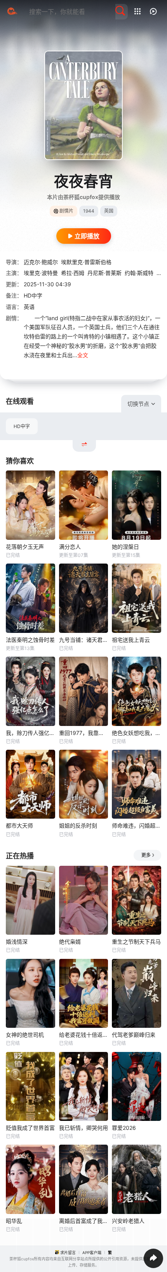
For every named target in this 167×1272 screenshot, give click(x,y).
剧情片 (66, 211)
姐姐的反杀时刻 (78, 825)
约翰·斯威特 (139, 273)
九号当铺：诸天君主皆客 (83, 639)
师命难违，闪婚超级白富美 (136, 825)
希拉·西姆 (72, 273)
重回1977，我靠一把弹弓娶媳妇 (83, 732)
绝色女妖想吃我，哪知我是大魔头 (136, 732)
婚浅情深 (17, 941)
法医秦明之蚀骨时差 (30, 639)
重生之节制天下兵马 (136, 941)
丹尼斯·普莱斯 (104, 273)
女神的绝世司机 (25, 1034)
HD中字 (22, 426)
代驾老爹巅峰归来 (133, 1034)
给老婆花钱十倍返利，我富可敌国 (83, 1034)
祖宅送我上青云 (131, 639)
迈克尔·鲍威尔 (41, 262)
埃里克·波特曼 (41, 273)
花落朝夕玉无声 (25, 546)
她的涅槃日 (125, 546)
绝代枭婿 (70, 941)
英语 (29, 306)
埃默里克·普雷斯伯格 (86, 262)
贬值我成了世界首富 (30, 1127)
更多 (146, 855)
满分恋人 (70, 546)
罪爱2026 (124, 1127)
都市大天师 (19, 825)
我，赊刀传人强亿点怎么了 (30, 732)
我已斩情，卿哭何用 (83, 1127)
